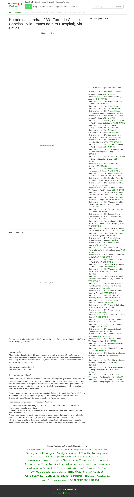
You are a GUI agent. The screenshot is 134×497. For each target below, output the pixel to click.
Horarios (18, 12)
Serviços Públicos (46, 7)
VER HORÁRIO (109, 94)
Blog (35, 7)
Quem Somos (61, 7)
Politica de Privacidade (72, 493)
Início (28, 7)
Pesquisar (119, 7)
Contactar (73, 7)
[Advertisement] (24, 64)
